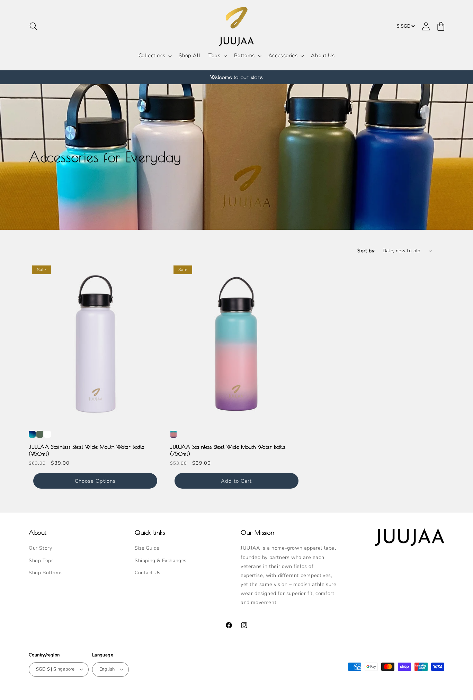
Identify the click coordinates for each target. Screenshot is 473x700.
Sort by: (366, 250)
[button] (33, 26)
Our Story (40, 548)
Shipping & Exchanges (161, 560)
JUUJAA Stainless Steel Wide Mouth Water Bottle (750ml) (228, 450)
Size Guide (147, 548)
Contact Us (148, 572)
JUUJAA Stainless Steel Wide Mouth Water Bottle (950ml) (86, 450)
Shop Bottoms (46, 572)
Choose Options (95, 481)
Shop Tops (41, 560)
